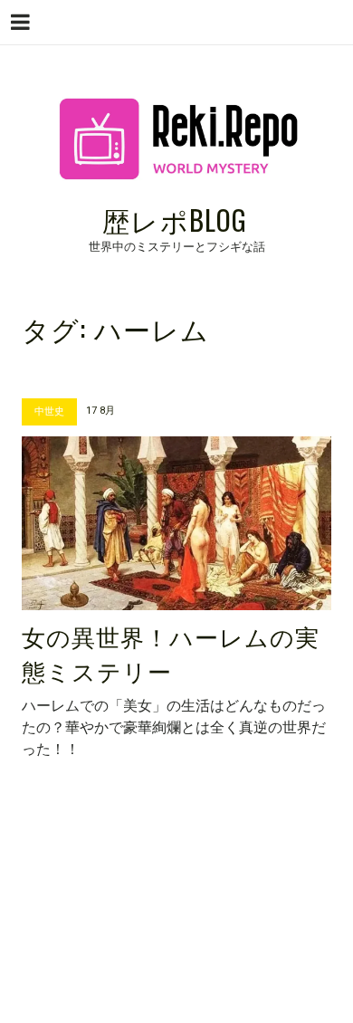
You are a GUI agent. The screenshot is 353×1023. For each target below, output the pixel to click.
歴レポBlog (174, 219)
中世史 (49, 411)
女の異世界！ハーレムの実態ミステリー (171, 653)
